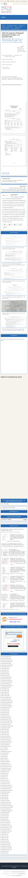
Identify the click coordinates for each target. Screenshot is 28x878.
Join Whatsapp (5, 503)
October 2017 (4, 768)
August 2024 (4, 666)
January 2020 (4, 744)
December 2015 (5, 805)
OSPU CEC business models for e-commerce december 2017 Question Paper (13, 281)
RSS (7, 633)
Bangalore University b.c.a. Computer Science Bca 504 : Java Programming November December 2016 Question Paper (18, 587)
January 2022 (4, 719)
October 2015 (4, 809)
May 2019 (3, 749)
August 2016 (4, 792)
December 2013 (5, 846)
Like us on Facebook (15, 640)
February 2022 (5, 717)
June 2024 (4, 670)
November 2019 (5, 746)
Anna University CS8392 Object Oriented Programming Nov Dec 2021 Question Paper (13, 544)
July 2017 (3, 773)
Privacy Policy (24, 1)
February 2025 (4, 656)
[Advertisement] (9, 48)
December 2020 (5, 741)
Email (20, 632)
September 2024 (5, 665)
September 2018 (5, 751)
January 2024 (4, 678)
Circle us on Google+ (13, 644)
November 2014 (5, 827)
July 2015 (3, 814)
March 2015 (4, 820)
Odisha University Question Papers (12, 41)
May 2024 (3, 672)
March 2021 (4, 736)
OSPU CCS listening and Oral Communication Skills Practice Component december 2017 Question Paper (13, 330)
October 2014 (4, 829)
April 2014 (3, 839)
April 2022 (3, 714)
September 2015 (5, 810)
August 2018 (4, 753)
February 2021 (4, 738)
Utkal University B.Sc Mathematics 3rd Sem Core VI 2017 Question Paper (13, 313)
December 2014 (5, 826)
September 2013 (5, 849)
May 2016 (3, 797)
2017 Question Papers (18, 39)
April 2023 (3, 694)
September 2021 (5, 726)
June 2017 (3, 775)
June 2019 (3, 748)
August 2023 (4, 687)
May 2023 (3, 692)
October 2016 (4, 788)
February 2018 (5, 761)
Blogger (14, 867)
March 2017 (4, 780)
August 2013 (4, 851)
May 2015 (3, 817)
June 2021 (3, 731)
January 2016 (4, 804)
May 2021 (3, 732)
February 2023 (5, 697)
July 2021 (3, 729)
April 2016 (3, 798)
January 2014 (4, 844)
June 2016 (3, 795)
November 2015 (5, 807)
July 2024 (3, 668)
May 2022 (3, 712)
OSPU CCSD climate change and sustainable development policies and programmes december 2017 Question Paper (13, 265)
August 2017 (4, 771)
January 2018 (4, 763)
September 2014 (5, 831)
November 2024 (5, 661)
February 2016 (4, 802)
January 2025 (4, 658)
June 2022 (4, 711)
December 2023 (5, 680)
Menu (4, 17)
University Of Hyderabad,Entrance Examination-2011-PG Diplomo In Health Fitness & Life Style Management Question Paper (17, 596)
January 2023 (4, 699)
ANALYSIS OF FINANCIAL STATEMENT (10, 40)
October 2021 (4, 724)
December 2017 (5, 765)
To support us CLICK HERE (8, 507)
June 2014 (3, 836)
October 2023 (4, 683)
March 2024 (4, 675)
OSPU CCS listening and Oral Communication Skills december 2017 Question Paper (13, 248)
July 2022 (3, 709)
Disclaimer (12, 1)
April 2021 (3, 734)
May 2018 (3, 756)
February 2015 (4, 822)
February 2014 (4, 843)
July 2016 (3, 793)
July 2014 (3, 834)
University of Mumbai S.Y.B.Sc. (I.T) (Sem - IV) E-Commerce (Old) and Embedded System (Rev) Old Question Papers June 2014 (18, 605)
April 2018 (3, 758)
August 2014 (4, 832)
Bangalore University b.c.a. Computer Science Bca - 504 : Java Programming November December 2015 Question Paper (18, 560)
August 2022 (4, 707)
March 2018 (4, 760)
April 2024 (3, 673)
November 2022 (5, 702)
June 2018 (4, 754)
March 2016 (4, 800)
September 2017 (5, 770)
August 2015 (4, 812)
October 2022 (4, 704)
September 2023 (5, 685)
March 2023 (4, 695)
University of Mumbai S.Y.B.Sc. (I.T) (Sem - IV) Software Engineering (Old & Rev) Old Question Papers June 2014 (17, 578)
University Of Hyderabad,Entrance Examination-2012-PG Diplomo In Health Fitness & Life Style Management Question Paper (18, 552)
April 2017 (3, 778)
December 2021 (5, 721)
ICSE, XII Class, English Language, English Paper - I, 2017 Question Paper (13, 297)
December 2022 (5, 700)
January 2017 (4, 783)
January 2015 (4, 824)
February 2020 (5, 743)
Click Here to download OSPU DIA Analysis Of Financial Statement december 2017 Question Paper (12, 78)
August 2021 (4, 727)
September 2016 (5, 790)
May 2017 (3, 777)
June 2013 (3, 853)
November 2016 (5, 787)
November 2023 (5, 682)
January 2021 (4, 739)
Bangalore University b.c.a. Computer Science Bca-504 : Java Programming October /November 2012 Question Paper (17, 537)
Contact (17, 1)
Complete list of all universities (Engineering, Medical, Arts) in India (13, 530)
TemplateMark (18, 875)
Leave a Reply (19, 42)
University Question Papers (17, 871)
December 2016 (5, 785)
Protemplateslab (21, 873)
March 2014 (4, 841)
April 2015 (3, 819)
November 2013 (5, 848)
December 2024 (5, 660)
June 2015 (3, 815)
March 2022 (4, 716)
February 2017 (4, 782)
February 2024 (5, 677)
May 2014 (3, 837)
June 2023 (4, 690)
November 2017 (5, 766)
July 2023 (3, 688)
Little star (13, 194)
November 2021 (5, 722)
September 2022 (5, 705)
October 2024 (4, 663)
